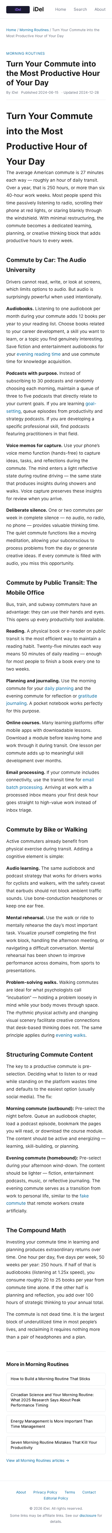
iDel (38, 9)
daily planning (59, 688)
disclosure (87, 1515)
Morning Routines (34, 30)
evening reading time (39, 354)
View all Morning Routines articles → (37, 1460)
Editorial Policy (56, 1498)
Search (80, 9)
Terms (70, 1492)
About (100, 9)
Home (60, 9)
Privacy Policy (45, 1492)
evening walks (70, 1035)
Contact (89, 1492)
